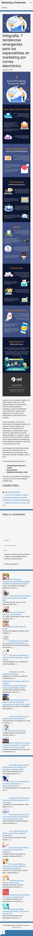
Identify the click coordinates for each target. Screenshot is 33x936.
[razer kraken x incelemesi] (16, 934)
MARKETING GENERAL (12, 492)
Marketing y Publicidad (14, 2)
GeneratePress (16, 927)
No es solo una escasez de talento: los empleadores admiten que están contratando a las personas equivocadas (16, 497)
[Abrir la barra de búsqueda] (30, 2)
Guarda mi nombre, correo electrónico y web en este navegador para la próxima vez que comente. (17, 557)
